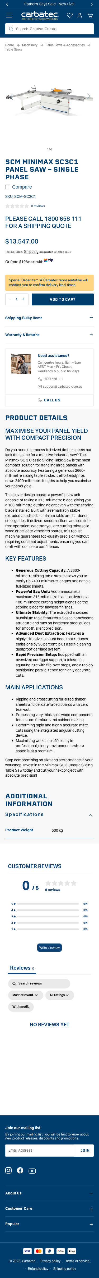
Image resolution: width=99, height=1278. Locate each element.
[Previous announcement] (7, 4)
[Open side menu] (9, 16)
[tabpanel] (49, 1031)
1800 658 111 (53, 379)
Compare (22, 187)
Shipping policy (64, 1269)
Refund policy (38, 1269)
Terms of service (77, 1261)
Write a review (49, 948)
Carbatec (28, 1261)
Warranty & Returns (22, 335)
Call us (52, 400)
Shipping (31, 251)
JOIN (85, 1150)
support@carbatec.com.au (62, 386)
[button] (90, 15)
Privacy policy (50, 1261)
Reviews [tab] (22, 968)
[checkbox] (21, 1007)
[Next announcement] (92, 4)
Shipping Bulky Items (24, 318)
